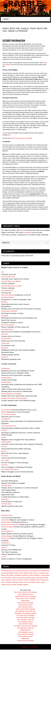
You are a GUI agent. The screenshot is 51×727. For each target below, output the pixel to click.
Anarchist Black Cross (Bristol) (11, 281)
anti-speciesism (35, 571)
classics (35, 573)
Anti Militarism (44, 571)
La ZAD (3, 557)
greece (34, 577)
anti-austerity (17, 571)
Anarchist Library (6, 515)
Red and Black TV (7, 531)
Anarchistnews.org (7, 290)
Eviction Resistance (7, 527)
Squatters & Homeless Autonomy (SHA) (14, 398)
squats (43, 582)
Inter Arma (4, 334)
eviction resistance (35, 575)
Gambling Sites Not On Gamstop (25, 596)
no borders (19, 580)
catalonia (26, 573)
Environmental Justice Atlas (10, 524)
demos (3, 575)
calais (21, 573)
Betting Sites (25, 638)
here (9, 135)
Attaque (3, 412)
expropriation (45, 575)
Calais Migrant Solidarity (9, 311)
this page (26, 232)
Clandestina (5, 520)
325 (2, 272)
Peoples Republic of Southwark (11, 394)
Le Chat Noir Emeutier (8, 414)
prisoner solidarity (29, 580)
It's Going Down (6, 338)
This (18, 50)
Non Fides (4, 456)
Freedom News (6, 382)
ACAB (3, 571)
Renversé (4, 465)
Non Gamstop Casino (25, 605)
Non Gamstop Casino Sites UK (25, 611)
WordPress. (34, 647)
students (4, 584)
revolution (8, 582)
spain (38, 582)
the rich (9, 584)
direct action (10, 575)
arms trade (4, 573)
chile (31, 573)
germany (28, 577)
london (13, 580)
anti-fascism (25, 571)
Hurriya (3, 437)
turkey (14, 584)
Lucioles (4, 446)
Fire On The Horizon (7, 325)
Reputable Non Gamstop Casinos (25, 613)
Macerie (4, 451)
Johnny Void (5, 343)
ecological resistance (21, 575)
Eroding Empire (6, 378)
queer (47, 580)
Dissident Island (6, 485)
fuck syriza (21, 577)
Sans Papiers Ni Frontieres (10, 469)
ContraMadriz (5, 419)
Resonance (5, 499)
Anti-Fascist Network (7, 295)
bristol (16, 573)
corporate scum (44, 573)
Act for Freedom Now (8, 276)
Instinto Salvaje (6, 442)
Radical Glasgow (6, 536)
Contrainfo (4, 316)
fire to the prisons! (7, 577)
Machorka (4, 348)
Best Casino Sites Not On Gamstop (25, 592)
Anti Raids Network (7, 297)
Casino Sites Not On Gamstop (25, 598)
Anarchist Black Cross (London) (11, 286)
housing (39, 577)
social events (22, 582)
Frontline (4, 430)
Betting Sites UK (25, 630)
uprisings (20, 584)
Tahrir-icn (4, 547)
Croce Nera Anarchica (8, 426)
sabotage (15, 582)
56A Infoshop (5, 368)
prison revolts (40, 580)
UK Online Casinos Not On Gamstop (25, 626)
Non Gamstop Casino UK (25, 619)
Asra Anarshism (6, 410)
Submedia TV (5, 543)
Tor (46, 92)
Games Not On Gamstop (25, 603)
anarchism (9, 571)
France (15, 577)
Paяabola (25, 647)
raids (3, 582)
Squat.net (4, 357)
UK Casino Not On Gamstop (25, 615)
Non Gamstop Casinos (25, 594)
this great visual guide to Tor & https (20, 138)
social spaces (31, 582)
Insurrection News (7, 329)
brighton (11, 573)
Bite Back (4, 302)
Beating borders (6, 522)
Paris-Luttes (5, 460)
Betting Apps (25, 600)
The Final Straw (6, 504)
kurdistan (8, 580)
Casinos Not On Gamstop (25, 634)
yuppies (25, 584)
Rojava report (5, 538)
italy (43, 577)
